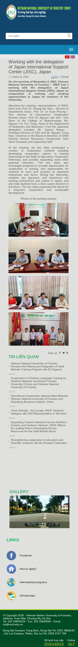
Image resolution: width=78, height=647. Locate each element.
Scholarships (27, 595)
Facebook (26, 555)
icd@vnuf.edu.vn (13, 624)
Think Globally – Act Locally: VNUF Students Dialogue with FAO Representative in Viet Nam (38, 412)
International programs (33, 582)
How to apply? (28, 568)
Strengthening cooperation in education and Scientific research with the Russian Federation (39, 441)
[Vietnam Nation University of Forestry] (39, 12)
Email (65, 76)
